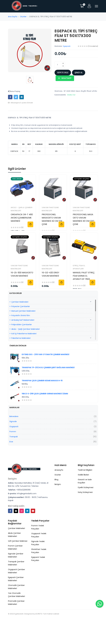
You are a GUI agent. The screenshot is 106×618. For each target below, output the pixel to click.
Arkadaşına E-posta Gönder (21, 103)
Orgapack (13, 426)
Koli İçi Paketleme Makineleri (23, 333)
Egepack (66, 46)
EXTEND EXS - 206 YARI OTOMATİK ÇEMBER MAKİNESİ (45, 354)
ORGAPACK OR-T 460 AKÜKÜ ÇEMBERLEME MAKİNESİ (22, 217)
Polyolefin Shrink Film (20, 315)
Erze (11, 441)
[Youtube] (33, 511)
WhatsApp (66, 78)
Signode (13, 421)
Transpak (13, 436)
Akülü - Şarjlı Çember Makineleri (25, 329)
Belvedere (13, 416)
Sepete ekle (62, 72)
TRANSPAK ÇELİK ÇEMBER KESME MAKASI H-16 (42, 380)
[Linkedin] (27, 511)
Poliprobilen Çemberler (21, 324)
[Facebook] (10, 511)
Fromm (12, 431)
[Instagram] (21, 511)
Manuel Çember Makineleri (23, 311)
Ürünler (23, 16)
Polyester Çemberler (20, 306)
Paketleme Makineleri (21, 338)
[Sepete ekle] (30, 224)
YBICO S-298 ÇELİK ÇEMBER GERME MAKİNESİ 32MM (45, 393)
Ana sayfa (12, 16)
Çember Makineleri (19, 302)
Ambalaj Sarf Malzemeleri (22, 320)
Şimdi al (79, 72)
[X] (16, 511)
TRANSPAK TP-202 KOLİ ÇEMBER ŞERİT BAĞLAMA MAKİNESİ (48, 367)
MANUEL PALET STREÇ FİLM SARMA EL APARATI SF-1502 (84, 276)
